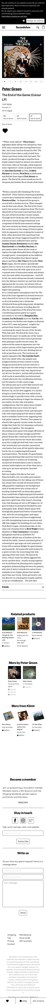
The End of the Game (13, 685)
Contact (11, 944)
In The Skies (27, 684)
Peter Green (11, 89)
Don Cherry (6, 724)
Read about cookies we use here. (14, 16)
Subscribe (23, 841)
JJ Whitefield (37, 633)
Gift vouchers (25, 941)
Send (23, 912)
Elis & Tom (21, 732)
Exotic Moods (37, 635)
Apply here (23, 802)
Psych (9, 110)
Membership (25, 935)
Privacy (10, 941)
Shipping (11, 935)
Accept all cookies (35, 20)
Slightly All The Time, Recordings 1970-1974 (22, 639)
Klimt (9, 104)
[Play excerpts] (4, 81)
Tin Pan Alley (37, 724)
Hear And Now (7, 727)
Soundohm (23, 27)
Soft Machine (22, 633)
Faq (9, 938)
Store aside (24, 938)
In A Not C (5, 643)
